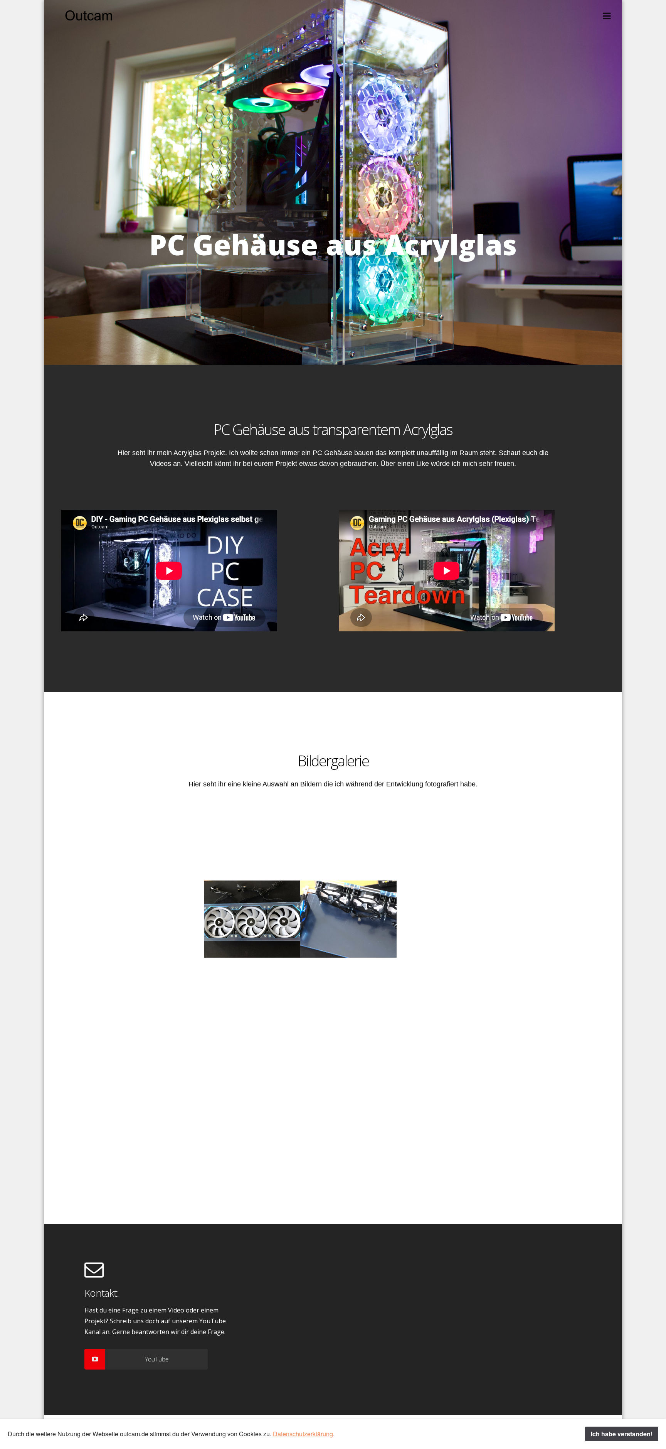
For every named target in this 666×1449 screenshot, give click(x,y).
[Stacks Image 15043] (348, 918)
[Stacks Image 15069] (252, 995)
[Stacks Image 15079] (252, 1072)
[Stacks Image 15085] (541, 1072)
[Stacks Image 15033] (445, 841)
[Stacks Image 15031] (348, 841)
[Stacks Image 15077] (156, 1072)
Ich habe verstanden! (622, 1433)
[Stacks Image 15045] (445, 918)
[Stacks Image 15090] (252, 1149)
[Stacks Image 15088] (156, 1149)
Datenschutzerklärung (303, 1433)
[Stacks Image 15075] (541, 995)
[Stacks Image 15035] (541, 841)
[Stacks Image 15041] (252, 918)
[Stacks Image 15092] (348, 1149)
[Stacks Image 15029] (252, 841)
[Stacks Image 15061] (156, 995)
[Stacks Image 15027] (156, 841)
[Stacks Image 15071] (348, 995)
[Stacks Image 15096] (445, 1149)
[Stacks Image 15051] (541, 918)
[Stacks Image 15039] (156, 918)
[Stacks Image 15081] (348, 1072)
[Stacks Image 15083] (445, 1072)
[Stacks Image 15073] (445, 995)
